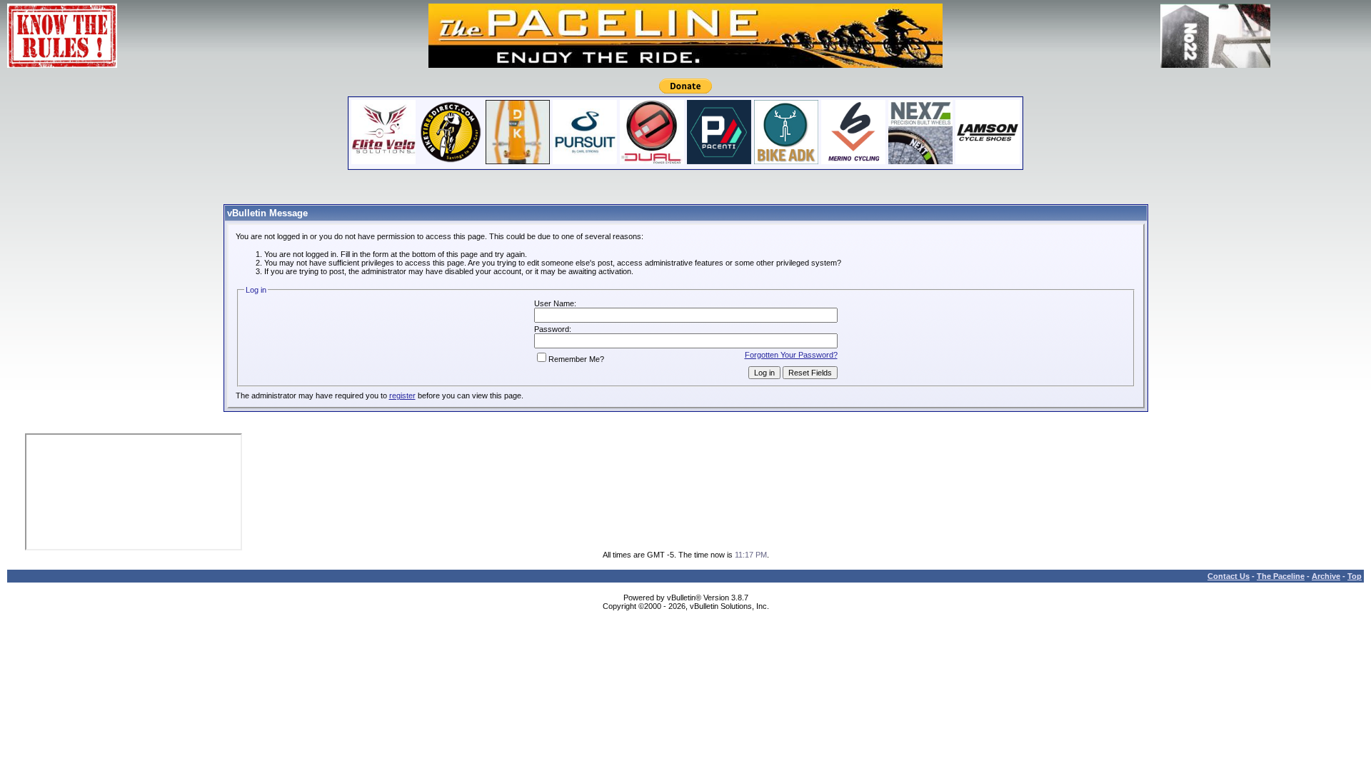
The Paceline (1281, 576)
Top (1354, 576)
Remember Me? (576, 359)
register (402, 395)
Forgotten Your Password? (791, 355)
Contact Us (1228, 576)
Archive (1326, 576)
